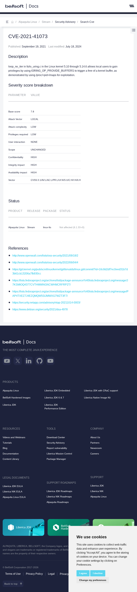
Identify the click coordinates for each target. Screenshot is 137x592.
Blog (5, 448)
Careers (94, 453)
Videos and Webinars (14, 437)
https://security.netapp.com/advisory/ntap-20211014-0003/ (46, 302)
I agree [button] (83, 573)
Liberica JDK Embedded (57, 390)
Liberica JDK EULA (13, 486)
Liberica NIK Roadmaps (59, 496)
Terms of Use (13, 573)
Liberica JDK (9, 404)
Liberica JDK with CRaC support (101, 390)
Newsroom (96, 448)
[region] (68, 141)
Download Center (56, 437)
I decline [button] (98, 573)
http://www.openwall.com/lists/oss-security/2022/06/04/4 (45, 262)
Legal (51, 573)
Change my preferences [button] (92, 580)
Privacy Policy (34, 573)
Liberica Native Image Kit (97, 397)
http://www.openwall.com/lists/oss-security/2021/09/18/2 (45, 255)
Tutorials (7, 442)
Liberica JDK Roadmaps (59, 491)
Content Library (11, 459)
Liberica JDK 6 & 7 (54, 397)
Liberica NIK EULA (12, 491)
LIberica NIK (96, 491)
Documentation (11, 453)
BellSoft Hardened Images (16, 397)
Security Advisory (56, 442)
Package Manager (56, 459)
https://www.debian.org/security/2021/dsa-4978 (40, 309)
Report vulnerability (57, 448)
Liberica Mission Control (59, 453)
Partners (94, 442)
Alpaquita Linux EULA (14, 497)
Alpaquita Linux (28, 21)
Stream (46, 21)
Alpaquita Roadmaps (58, 502)
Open (7, 22)
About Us (95, 437)
